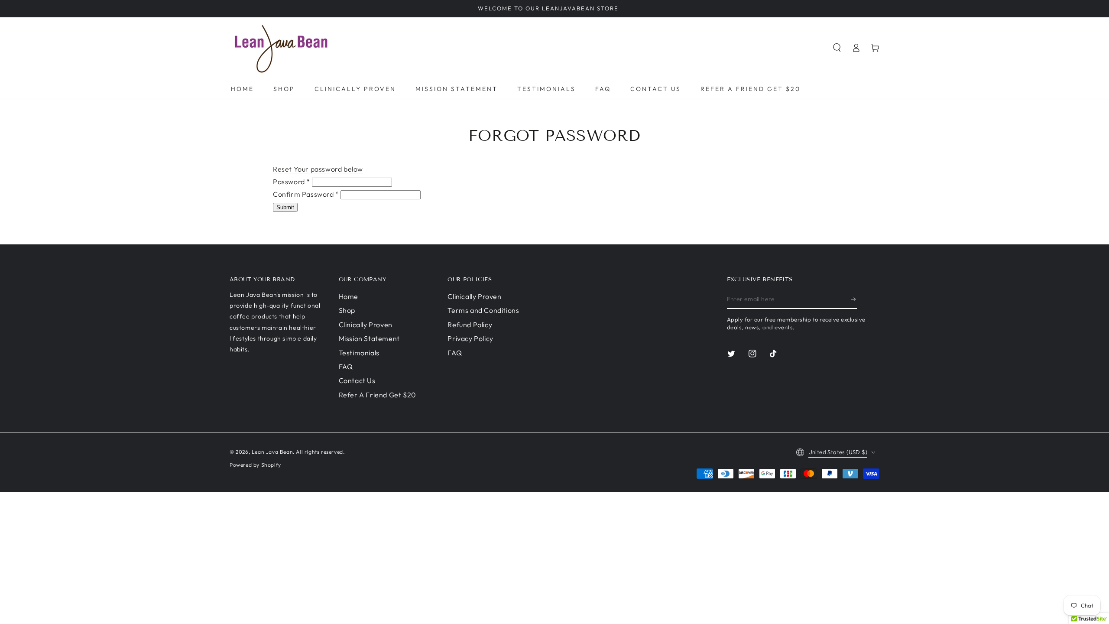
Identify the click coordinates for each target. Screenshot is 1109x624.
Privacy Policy (470, 338)
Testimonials (359, 352)
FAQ (346, 366)
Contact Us (357, 380)
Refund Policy (469, 324)
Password (291, 181)
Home (348, 296)
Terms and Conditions (483, 310)
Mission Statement (369, 338)
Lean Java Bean (272, 451)
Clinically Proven (365, 324)
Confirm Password (306, 194)
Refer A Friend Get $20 (377, 394)
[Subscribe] (854, 299)
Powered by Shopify (255, 465)
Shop (347, 310)
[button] (836, 47)
